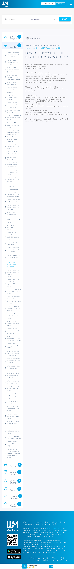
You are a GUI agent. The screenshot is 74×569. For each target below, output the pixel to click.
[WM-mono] (5, 4)
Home (27, 45)
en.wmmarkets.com (53, 528)
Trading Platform (51, 45)
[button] (71, 4)
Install (51, 566)
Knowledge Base (38, 45)
